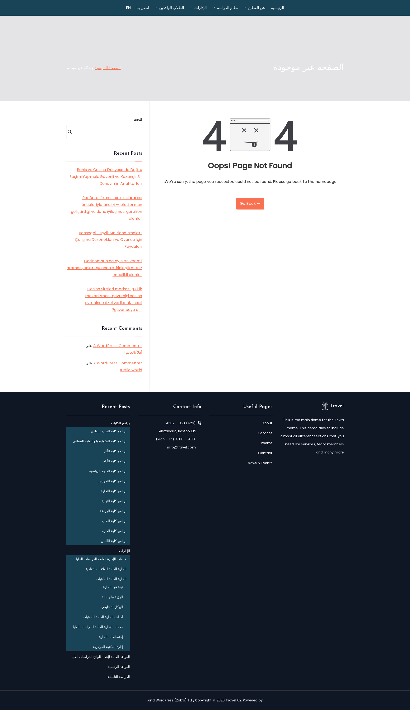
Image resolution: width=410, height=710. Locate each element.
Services (265, 433)
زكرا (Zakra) (184, 700)
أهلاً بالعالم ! (133, 352)
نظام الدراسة (227, 7)
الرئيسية (277, 7)
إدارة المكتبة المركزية (108, 646)
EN (128, 7)
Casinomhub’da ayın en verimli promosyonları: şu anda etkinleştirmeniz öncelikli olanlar (104, 267)
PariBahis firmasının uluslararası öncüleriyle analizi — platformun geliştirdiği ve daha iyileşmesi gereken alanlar (106, 208)
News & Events (260, 463)
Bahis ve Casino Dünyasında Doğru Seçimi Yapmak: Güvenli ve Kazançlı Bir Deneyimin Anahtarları (106, 176)
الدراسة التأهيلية (118, 676)
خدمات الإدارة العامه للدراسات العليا (101, 559)
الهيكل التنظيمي (112, 607)
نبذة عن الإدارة (113, 587)
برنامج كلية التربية (114, 501)
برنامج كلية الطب (114, 521)
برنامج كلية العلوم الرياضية (107, 471)
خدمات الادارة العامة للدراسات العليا (98, 626)
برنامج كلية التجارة (113, 491)
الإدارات (200, 7)
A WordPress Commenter (117, 345)
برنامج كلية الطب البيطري (108, 431)
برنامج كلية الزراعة (113, 511)
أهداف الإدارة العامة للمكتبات (103, 617)
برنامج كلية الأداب (114, 461)
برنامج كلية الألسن (113, 540)
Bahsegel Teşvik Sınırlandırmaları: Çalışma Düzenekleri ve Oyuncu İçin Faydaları (108, 239)
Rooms (267, 443)
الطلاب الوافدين (171, 7)
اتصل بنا (142, 7)
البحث (138, 119)
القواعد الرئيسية (119, 666)
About (267, 423)
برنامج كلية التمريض (112, 481)
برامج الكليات (120, 423)
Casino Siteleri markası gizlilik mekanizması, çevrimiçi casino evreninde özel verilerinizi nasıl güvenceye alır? (113, 299)
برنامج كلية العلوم (114, 531)
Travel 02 (233, 700)
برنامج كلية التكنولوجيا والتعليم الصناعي (99, 441)
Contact (265, 453)
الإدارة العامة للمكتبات (111, 579)
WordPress (164, 700)
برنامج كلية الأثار (115, 451)
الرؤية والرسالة (112, 597)
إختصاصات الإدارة (111, 636)
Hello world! (131, 370)
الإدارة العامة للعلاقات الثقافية (105, 569)
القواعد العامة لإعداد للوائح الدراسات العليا (101, 656)
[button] (245, 8)
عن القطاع (256, 7)
